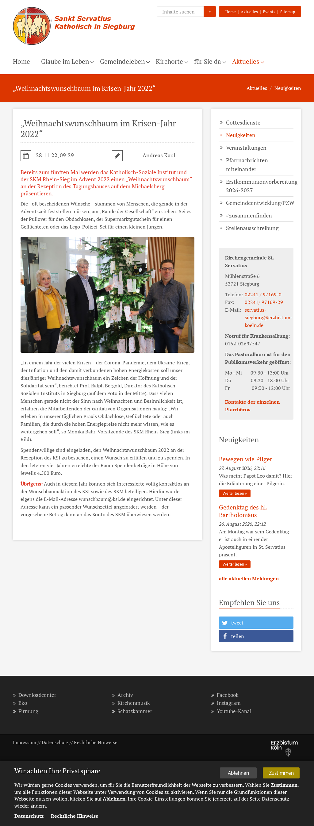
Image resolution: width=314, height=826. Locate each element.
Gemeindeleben (122, 61)
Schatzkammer (134, 711)
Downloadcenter (37, 694)
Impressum (24, 742)
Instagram (229, 702)
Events (269, 11)
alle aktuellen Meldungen (249, 578)
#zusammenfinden (249, 215)
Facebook (228, 694)
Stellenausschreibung (252, 228)
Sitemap (287, 11)
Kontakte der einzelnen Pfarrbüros (252, 405)
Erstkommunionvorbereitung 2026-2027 (259, 186)
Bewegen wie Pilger (245, 459)
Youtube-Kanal (234, 711)
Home (230, 11)
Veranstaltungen (246, 147)
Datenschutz (55, 742)
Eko (22, 702)
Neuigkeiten (287, 88)
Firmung (28, 711)
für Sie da (207, 61)
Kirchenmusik (133, 702)
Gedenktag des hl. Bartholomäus (243, 511)
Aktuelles (249, 11)
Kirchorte (169, 61)
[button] (256, 623)
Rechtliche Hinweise (95, 742)
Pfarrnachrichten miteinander (247, 164)
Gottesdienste (243, 122)
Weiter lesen (233, 493)
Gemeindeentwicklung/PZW (259, 202)
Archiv (125, 694)
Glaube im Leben (65, 61)
